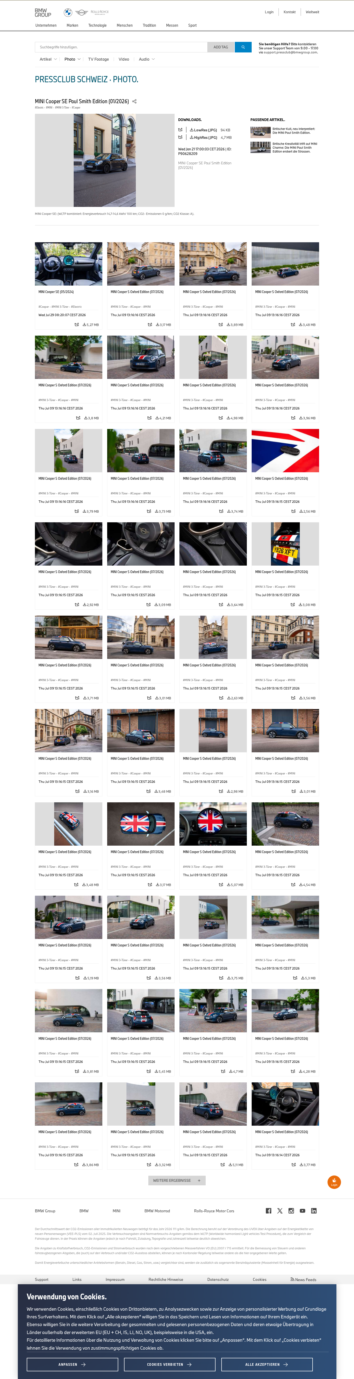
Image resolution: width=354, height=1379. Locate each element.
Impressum (115, 1279)
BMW (84, 1210)
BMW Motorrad (157, 1210)
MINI (116, 1210)
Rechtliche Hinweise (166, 1279)
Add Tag (221, 47)
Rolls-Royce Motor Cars (214, 1210)
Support (41, 1279)
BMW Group (45, 1210)
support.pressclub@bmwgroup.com (290, 52)
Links (77, 1279)
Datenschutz (218, 1279)
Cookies (260, 1279)
